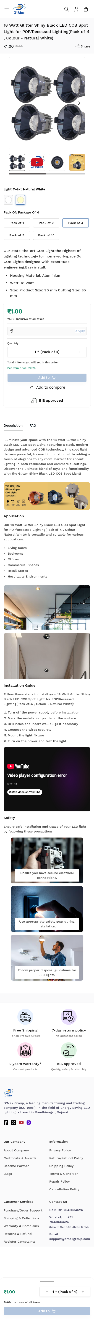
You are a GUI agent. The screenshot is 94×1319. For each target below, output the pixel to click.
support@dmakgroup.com (69, 1239)
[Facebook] (6, 1122)
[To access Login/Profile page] (76, 9)
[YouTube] (21, 1122)
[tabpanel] (47, 708)
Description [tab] (13, 425)
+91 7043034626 (70, 1210)
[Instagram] (28, 1122)
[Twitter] (13, 1122)
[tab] (32, 426)
